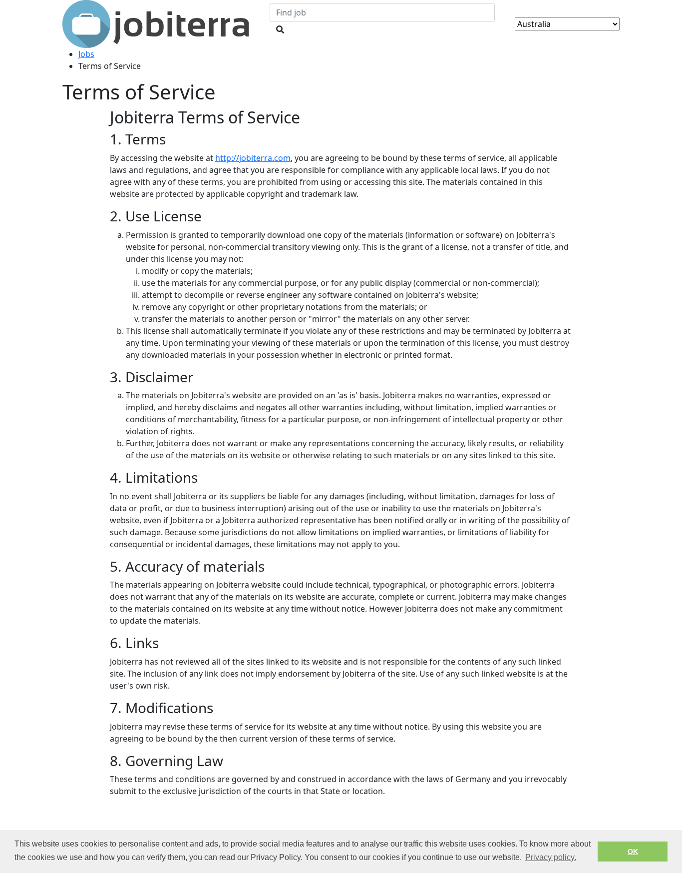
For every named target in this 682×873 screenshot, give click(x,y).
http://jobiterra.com (253, 157)
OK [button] (633, 852)
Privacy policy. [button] (550, 857)
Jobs (86, 53)
